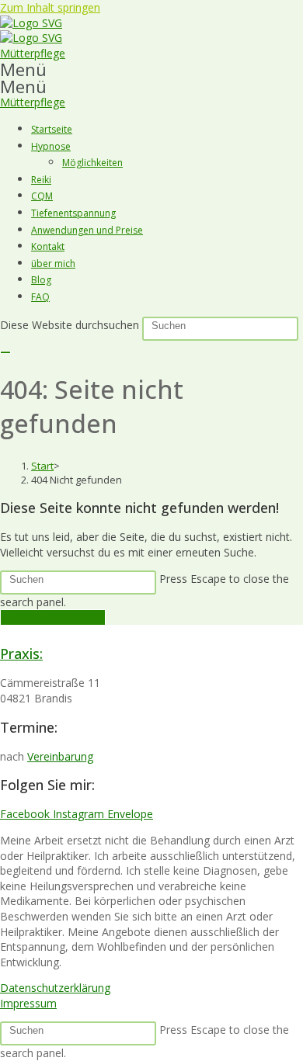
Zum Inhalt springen (50, 7)
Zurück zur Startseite (53, 617)
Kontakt (47, 246)
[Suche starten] (5, 352)
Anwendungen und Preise (87, 230)
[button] (151, 69)
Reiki (41, 179)
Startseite (51, 129)
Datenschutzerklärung (55, 987)
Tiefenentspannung (73, 213)
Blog (41, 279)
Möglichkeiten (92, 162)
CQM (42, 196)
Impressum (28, 1003)
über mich (53, 263)
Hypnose (51, 146)
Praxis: (21, 653)
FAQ (40, 296)
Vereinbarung (60, 756)
